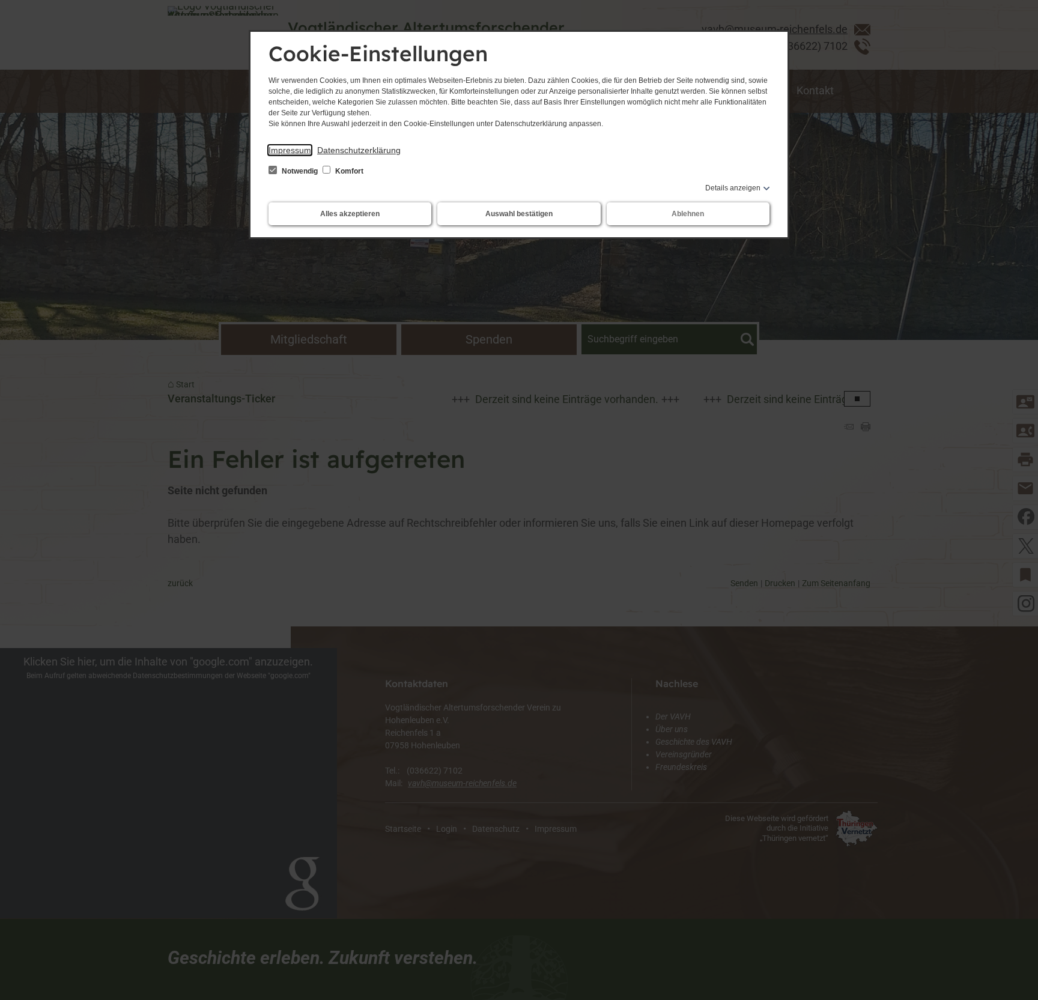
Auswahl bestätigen (519, 214)
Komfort (348, 171)
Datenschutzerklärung (359, 150)
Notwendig (300, 171)
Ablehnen (688, 214)
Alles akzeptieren (350, 214)
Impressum (290, 150)
